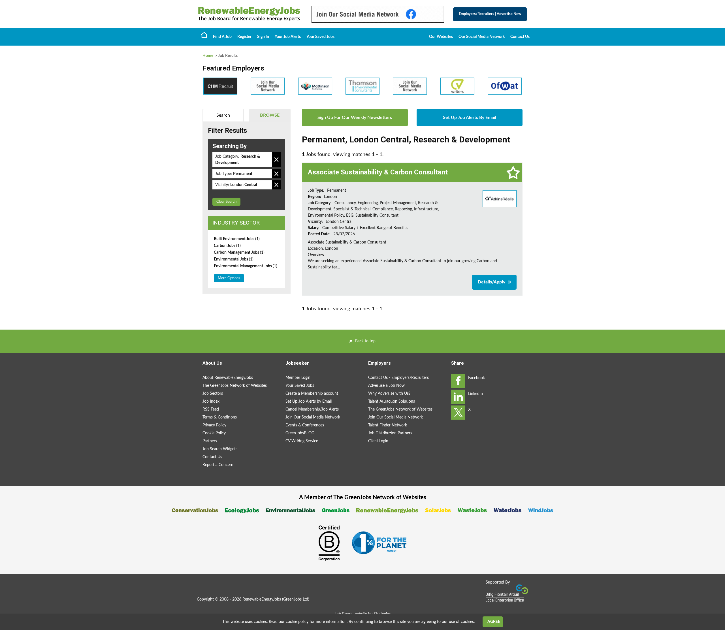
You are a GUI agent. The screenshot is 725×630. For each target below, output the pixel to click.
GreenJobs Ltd (295, 599)
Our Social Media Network (482, 37)
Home (204, 34)
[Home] (249, 14)
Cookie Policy (214, 433)
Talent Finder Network (387, 425)
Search (223, 115)
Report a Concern (217, 465)
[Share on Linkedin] (458, 397)
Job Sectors (212, 394)
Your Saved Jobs (320, 37)
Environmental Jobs (233, 259)
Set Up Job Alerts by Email (308, 401)
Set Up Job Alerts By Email (469, 117)
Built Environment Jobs (237, 239)
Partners (209, 441)
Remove (276, 159)
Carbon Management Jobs (239, 253)
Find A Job (222, 37)
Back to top (365, 341)
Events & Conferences (304, 425)
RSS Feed (210, 409)
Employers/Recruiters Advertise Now (490, 14)
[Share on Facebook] (458, 381)
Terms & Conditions (219, 417)
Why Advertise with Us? (389, 394)
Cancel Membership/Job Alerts (312, 409)
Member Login (297, 378)
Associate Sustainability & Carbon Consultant (378, 172)
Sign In (263, 37)
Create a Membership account (311, 394)
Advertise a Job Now (386, 386)
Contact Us (520, 37)
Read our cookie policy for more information (308, 622)
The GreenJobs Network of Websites (234, 386)
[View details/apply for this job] (500, 198)
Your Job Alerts (288, 37)
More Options (229, 278)
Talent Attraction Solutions (391, 401)
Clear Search (226, 202)
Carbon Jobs (227, 246)
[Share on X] (458, 412)
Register (244, 37)
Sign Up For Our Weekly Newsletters (354, 117)
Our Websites (441, 37)
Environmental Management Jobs (245, 266)
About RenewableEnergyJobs (227, 378)
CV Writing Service (301, 441)
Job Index (210, 401)
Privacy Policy (214, 425)
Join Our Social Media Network (312, 417)
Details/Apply (491, 282)
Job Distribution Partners (390, 433)
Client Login (378, 441)
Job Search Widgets (219, 449)
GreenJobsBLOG (299, 433)
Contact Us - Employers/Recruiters (398, 378)
